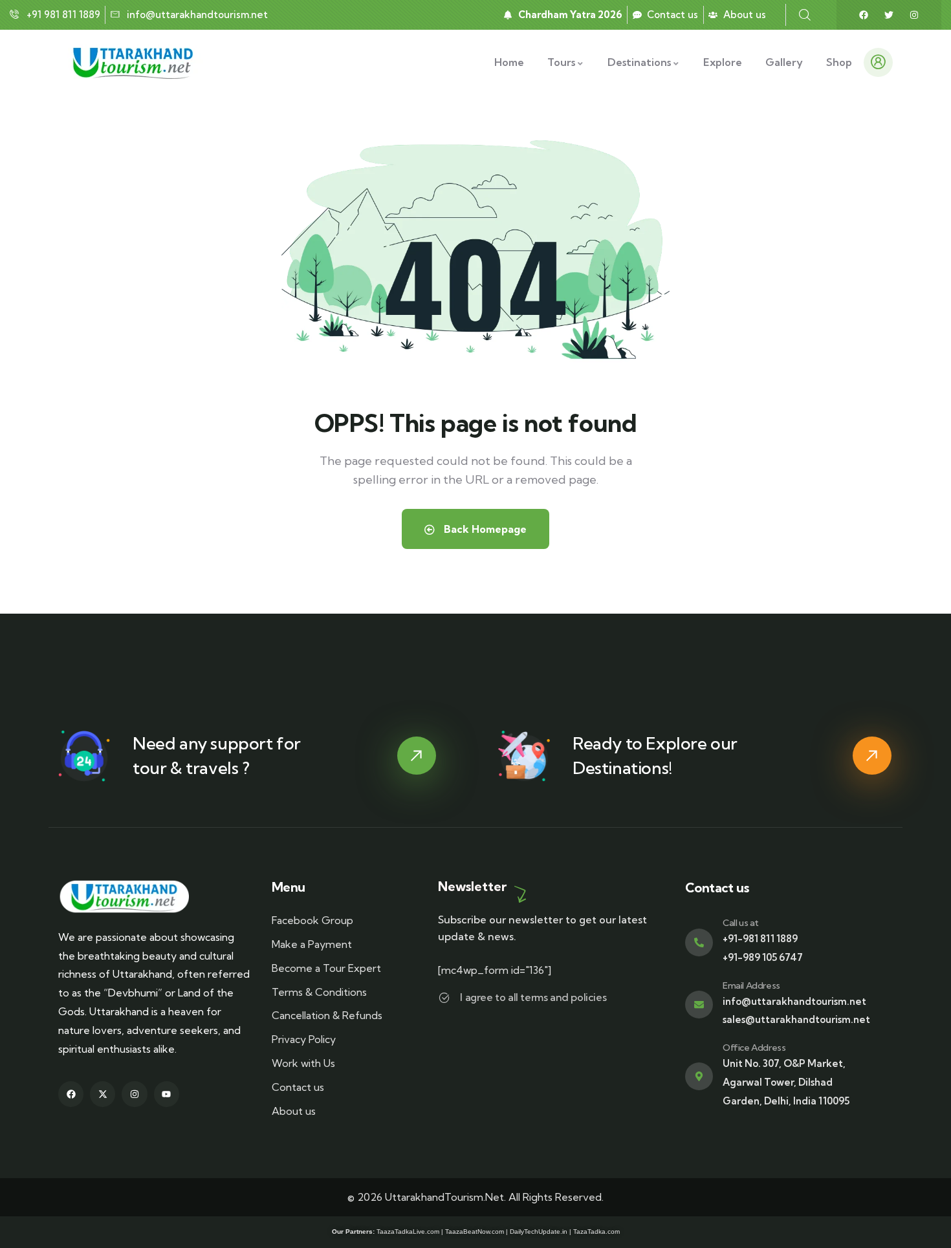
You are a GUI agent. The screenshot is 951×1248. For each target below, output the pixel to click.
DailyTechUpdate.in (538, 1231)
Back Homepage (484, 528)
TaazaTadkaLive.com (408, 1231)
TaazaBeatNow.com (474, 1231)
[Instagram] (914, 14)
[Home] (135, 62)
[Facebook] (863, 14)
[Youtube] (166, 1093)
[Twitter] (888, 14)
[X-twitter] (102, 1093)
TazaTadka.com (596, 1231)
